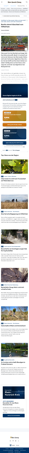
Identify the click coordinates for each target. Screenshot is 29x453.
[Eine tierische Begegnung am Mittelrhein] (14, 201)
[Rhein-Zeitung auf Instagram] (15, 441)
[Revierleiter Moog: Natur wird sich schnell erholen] (14, 275)
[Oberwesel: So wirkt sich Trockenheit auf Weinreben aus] (14, 166)
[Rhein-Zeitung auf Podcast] (18, 441)
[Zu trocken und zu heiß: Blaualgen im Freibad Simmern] (14, 350)
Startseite (3, 8)
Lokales (8, 8)
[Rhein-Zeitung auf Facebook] (13, 441)
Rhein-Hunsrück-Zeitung (16, 8)
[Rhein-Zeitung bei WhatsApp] (10, 441)
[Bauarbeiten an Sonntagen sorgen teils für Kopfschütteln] (14, 236)
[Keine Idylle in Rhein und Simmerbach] (14, 313)
